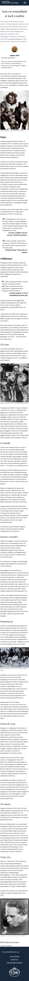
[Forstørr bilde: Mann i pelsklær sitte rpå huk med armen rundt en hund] (26, 93)
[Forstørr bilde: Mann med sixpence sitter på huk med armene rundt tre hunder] (26, 365)
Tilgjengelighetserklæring (14, 963)
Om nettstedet (14, 956)
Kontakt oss (14, 959)
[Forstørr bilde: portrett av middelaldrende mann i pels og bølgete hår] (26, 901)
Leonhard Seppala (15, 39)
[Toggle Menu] (25, 2)
